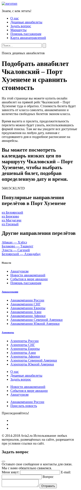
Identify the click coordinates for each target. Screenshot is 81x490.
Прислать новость (23, 406)
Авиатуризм (19, 271)
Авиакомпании (10, 291)
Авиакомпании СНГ (25, 304)
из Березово (10, 216)
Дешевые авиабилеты (26, 22)
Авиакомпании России (27, 300)
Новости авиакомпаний (27, 275)
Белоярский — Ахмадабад (21, 254)
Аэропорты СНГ (22, 345)
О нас (14, 18)
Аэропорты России (24, 341)
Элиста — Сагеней (16, 250)
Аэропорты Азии (23, 352)
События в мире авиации (29, 279)
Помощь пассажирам (25, 34)
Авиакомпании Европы (27, 308)
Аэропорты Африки (25, 356)
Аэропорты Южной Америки (32, 364)
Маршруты (18, 30)
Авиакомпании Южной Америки (35, 323)
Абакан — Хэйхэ (14, 242)
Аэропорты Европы (25, 349)
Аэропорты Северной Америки (33, 360)
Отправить (48, 486)
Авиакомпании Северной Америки (36, 320)
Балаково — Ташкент (17, 246)
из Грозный (10, 224)
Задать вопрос (20, 26)
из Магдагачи (11, 220)
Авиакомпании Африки (28, 316)
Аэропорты (8, 332)
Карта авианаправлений (28, 38)
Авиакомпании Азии (25, 312)
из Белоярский (12, 212)
